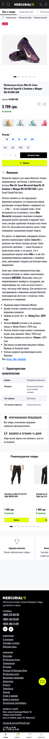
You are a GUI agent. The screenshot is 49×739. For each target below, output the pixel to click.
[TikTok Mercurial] (11, 629)
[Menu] (3, 4)
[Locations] (41, 4)
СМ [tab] (25, 139)
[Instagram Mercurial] (5, 629)
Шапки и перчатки (11, 699)
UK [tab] (13, 139)
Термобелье (8, 688)
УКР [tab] (32, 139)
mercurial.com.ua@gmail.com (16, 723)
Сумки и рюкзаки (10, 695)
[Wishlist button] (39, 104)
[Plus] (15, 155)
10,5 (20, 147)
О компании (8, 639)
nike (15, 359)
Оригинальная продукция (25, 417)
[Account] (46, 4)
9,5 (13, 147)
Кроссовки (7, 656)
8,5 (5, 147)
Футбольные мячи (11, 674)
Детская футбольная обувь (15, 670)
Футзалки (7, 666)
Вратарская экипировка (13, 677)
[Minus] (4, 155)
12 (28, 147)
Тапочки (6, 692)
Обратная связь (10, 646)
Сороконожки (9, 663)
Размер (6, 134)
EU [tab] (19, 139)
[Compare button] (44, 104)
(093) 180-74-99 (11, 623)
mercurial (22, 359)
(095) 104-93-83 (11, 619)
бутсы (9, 359)
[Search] (8, 4)
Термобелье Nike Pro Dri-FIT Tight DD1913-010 (15, 495)
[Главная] (3, 17)
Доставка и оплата (11, 643)
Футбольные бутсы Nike (25, 17)
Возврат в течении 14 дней (25, 433)
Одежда (6, 685)
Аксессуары (8, 681)
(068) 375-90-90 (11, 614)
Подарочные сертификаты (14, 703)
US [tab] (7, 139)
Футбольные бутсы (11, 17)
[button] (15, 76)
